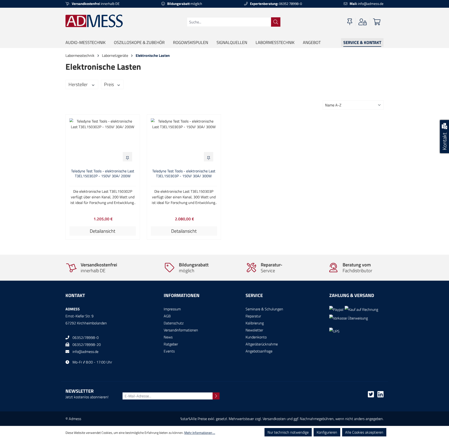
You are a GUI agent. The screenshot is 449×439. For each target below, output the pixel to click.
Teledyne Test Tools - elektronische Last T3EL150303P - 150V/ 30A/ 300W (183, 174)
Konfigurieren (327, 432)
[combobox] (229, 22)
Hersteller (79, 84)
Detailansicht (102, 231)
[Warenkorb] (377, 22)
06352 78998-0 (276, 3)
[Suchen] (275, 22)
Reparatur (253, 316)
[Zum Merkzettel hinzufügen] (127, 156)
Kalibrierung (255, 323)
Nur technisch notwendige (288, 432)
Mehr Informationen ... (199, 432)
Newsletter (254, 330)
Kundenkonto (256, 337)
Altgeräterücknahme (262, 344)
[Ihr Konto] (362, 22)
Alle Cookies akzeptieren (364, 432)
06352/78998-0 (85, 337)
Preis (109, 84)
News (168, 337)
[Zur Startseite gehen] (94, 21)
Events (169, 351)
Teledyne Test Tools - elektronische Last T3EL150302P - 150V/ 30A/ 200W (102, 174)
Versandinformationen (181, 330)
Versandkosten (274, 418)
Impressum (172, 309)
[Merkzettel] (349, 22)
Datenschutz (174, 323)
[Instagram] (380, 395)
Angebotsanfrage (259, 351)
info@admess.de (367, 3)
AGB (167, 316)
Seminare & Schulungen (264, 309)
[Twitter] (371, 395)
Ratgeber (171, 344)
